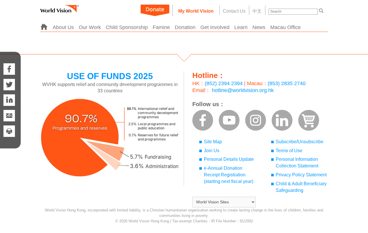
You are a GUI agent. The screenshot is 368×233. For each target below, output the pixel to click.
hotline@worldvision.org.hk (243, 90)
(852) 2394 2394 (224, 83)
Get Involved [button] (214, 27)
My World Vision (196, 11)
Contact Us (234, 11)
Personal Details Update (229, 159)
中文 (257, 11)
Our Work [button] (90, 27)
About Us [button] (63, 27)
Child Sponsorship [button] (127, 27)
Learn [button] (241, 27)
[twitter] (9, 84)
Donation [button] (185, 27)
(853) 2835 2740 (287, 83)
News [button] (258, 27)
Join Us (211, 150)
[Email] (9, 115)
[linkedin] (9, 100)
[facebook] (9, 63)
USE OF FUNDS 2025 (110, 76)
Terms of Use (289, 150)
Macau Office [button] (285, 27)
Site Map (213, 141)
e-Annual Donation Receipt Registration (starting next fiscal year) (228, 175)
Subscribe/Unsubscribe (299, 141)
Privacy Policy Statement (301, 174)
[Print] (9, 136)
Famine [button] (161, 27)
